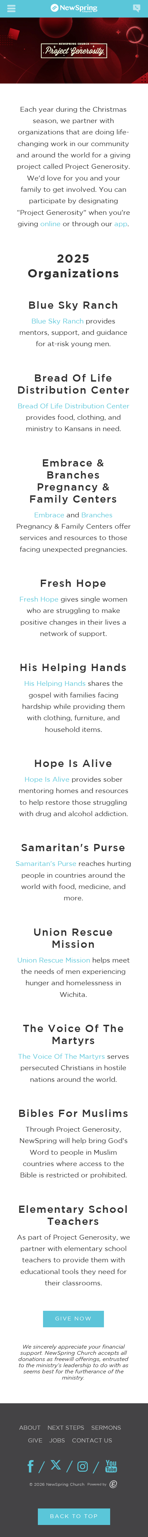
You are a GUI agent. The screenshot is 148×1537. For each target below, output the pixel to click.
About (30, 1428)
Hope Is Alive (47, 780)
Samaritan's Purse (45, 864)
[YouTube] (111, 1466)
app (120, 224)
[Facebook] (31, 1466)
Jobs (57, 1440)
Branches (97, 515)
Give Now (73, 1318)
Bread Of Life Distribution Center (73, 406)
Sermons (106, 1428)
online (50, 224)
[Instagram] (84, 1467)
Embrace (49, 515)
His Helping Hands (55, 684)
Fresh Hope (39, 599)
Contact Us (92, 1440)
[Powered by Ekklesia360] (113, 1484)
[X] (57, 1466)
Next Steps (65, 1428)
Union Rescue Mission (53, 960)
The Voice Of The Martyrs (61, 1057)
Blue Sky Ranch (57, 321)
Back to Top (74, 1516)
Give (35, 1440)
